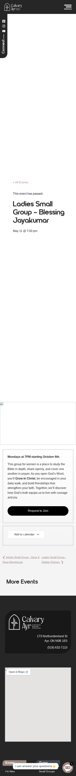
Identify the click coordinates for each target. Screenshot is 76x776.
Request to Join (38, 510)
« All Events (20, 182)
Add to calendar (24, 534)
